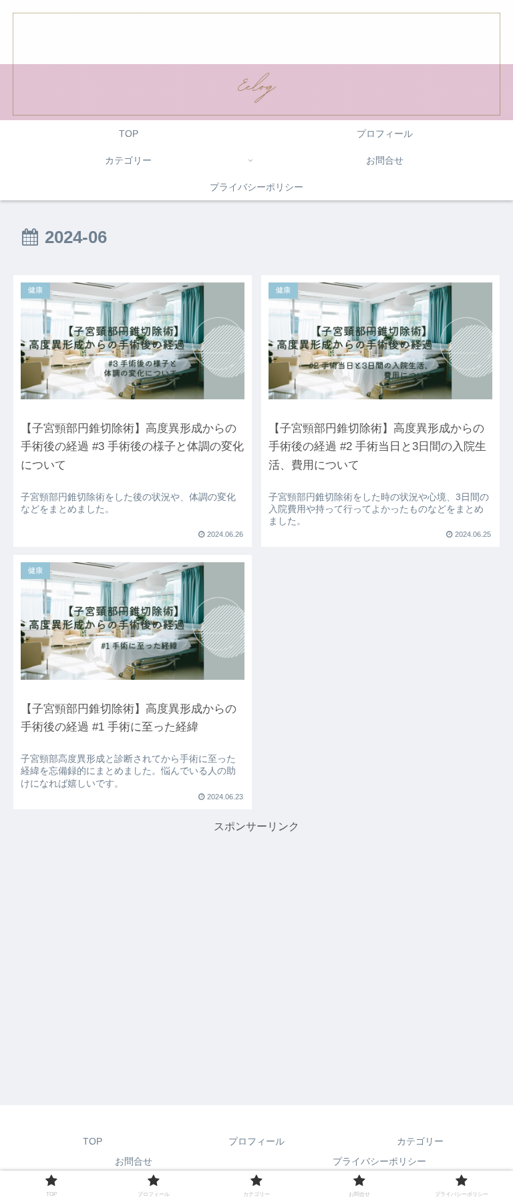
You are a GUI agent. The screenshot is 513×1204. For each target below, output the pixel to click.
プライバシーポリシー (379, 1161)
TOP (92, 1141)
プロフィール (256, 1141)
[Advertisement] (256, 930)
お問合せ (133, 1161)
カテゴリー (420, 1141)
